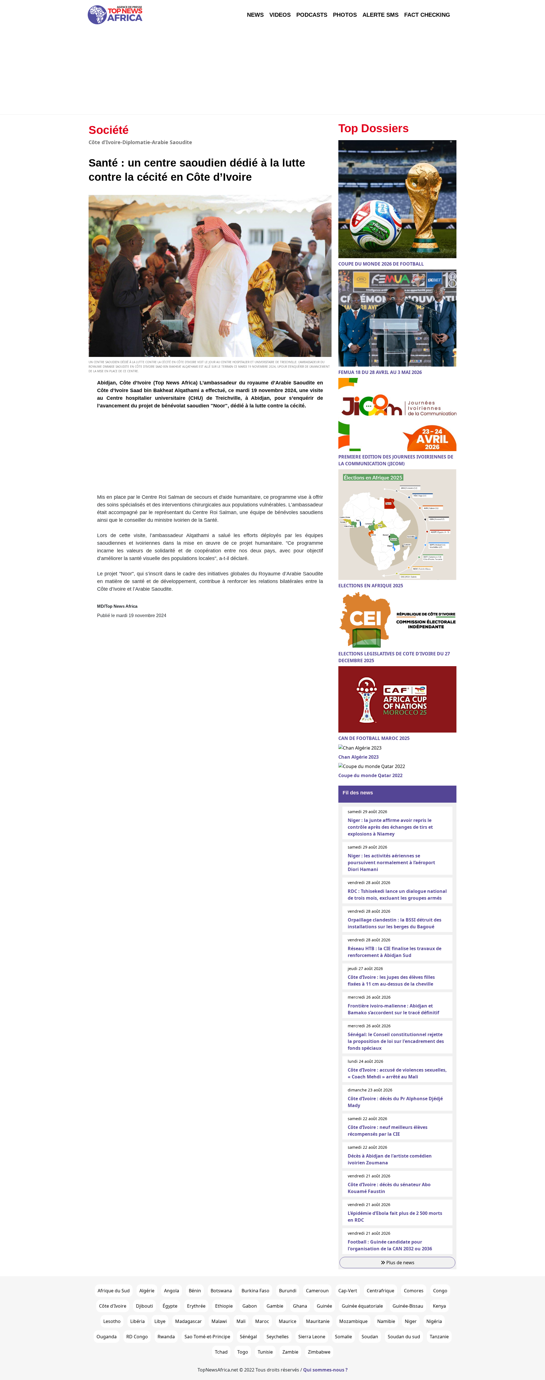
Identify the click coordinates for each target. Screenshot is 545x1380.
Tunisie (265, 1352)
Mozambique (353, 1321)
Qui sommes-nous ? (325, 1370)
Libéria (137, 1321)
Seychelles (278, 1336)
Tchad (221, 1352)
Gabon (249, 1306)
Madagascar (188, 1321)
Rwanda (166, 1336)
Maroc (262, 1321)
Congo (440, 1291)
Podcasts (311, 15)
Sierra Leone (311, 1336)
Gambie (275, 1306)
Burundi (287, 1291)
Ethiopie (224, 1306)
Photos (345, 15)
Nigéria (434, 1321)
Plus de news (399, 1262)
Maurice (287, 1321)
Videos (280, 15)
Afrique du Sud (114, 1291)
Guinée (324, 1306)
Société (109, 130)
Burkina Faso (255, 1291)
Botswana (221, 1291)
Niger (411, 1321)
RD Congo (137, 1336)
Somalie (343, 1336)
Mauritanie (318, 1321)
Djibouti (144, 1306)
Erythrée (196, 1306)
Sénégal (248, 1336)
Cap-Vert (347, 1291)
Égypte (170, 1306)
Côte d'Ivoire (112, 1306)
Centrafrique (380, 1291)
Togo (242, 1352)
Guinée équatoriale (362, 1306)
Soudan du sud (404, 1336)
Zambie (290, 1352)
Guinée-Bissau (408, 1306)
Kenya (439, 1306)
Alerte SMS (380, 15)
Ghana (300, 1306)
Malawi (219, 1321)
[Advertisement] (272, 72)
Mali (241, 1321)
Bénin (195, 1291)
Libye (159, 1321)
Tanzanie (439, 1336)
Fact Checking (427, 15)
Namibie (386, 1321)
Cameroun (317, 1291)
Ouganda (107, 1336)
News (255, 15)
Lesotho (112, 1321)
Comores (414, 1291)
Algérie (146, 1291)
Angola (171, 1291)
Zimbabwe (319, 1352)
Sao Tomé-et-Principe (207, 1336)
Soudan (370, 1336)
